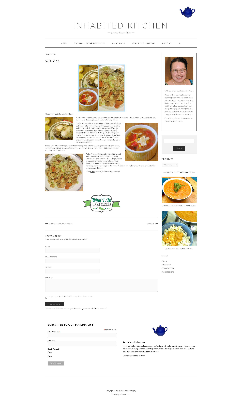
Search (179, 148)
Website (48, 267)
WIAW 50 (150, 224)
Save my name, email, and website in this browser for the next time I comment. (70, 297)
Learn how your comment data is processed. (90, 309)
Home (64, 43)
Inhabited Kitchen (121, 25)
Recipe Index (118, 43)
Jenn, (93, 172)
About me (167, 43)
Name (47, 246)
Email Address (51, 257)
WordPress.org (168, 272)
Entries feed (166, 265)
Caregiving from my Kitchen (134, 356)
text (50, 356)
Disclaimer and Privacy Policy (89, 43)
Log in (164, 261)
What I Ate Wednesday (143, 43)
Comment (49, 278)
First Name (52, 340)
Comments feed (168, 268)
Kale (113, 394)
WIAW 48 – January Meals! (60, 224)
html (50, 352)
